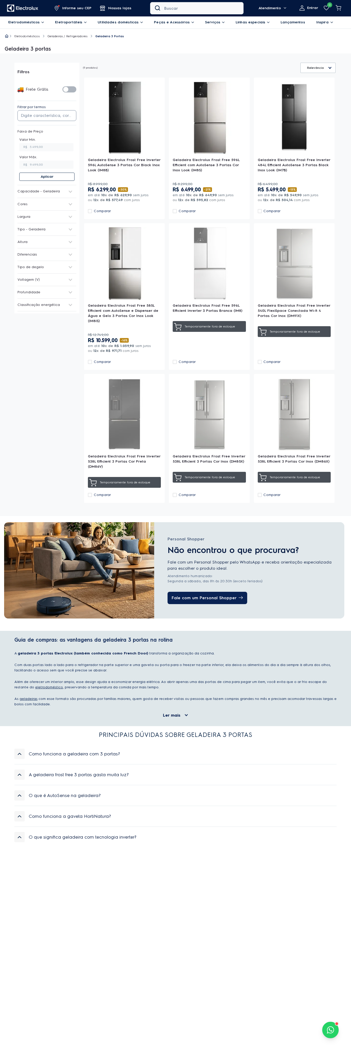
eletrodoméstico (49, 688)
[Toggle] (69, 89)
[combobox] (197, 8)
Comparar (102, 211)
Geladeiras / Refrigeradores (68, 36)
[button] (73, 8)
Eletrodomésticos (27, 36)
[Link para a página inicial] (7, 36)
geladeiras (29, 700)
